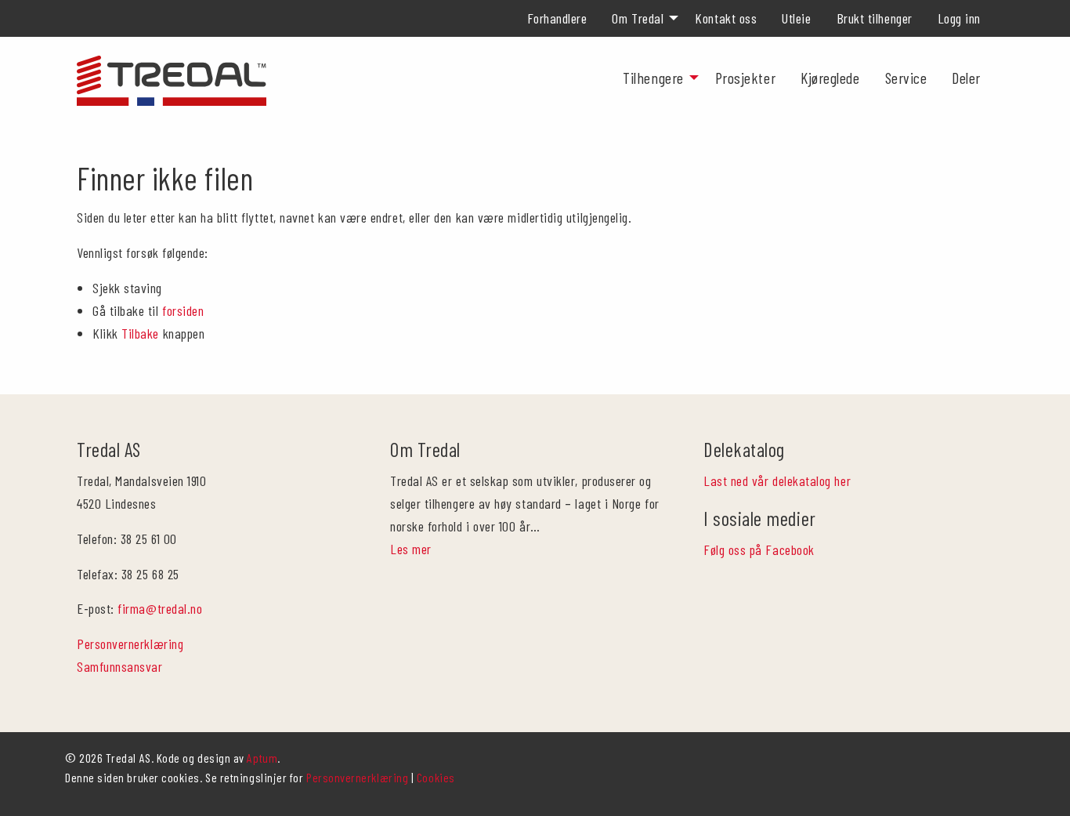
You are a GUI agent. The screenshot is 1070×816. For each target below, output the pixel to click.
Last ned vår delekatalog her (777, 480)
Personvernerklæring (130, 643)
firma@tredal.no (159, 608)
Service (906, 77)
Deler (966, 77)
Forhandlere (557, 18)
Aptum (262, 757)
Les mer (411, 548)
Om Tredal (637, 18)
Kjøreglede (830, 77)
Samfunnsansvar (120, 666)
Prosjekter (745, 77)
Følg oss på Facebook (759, 549)
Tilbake (140, 333)
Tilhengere (653, 77)
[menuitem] (557, 18)
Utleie (796, 18)
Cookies (436, 777)
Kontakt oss (726, 18)
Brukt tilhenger (875, 18)
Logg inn (959, 18)
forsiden (183, 310)
